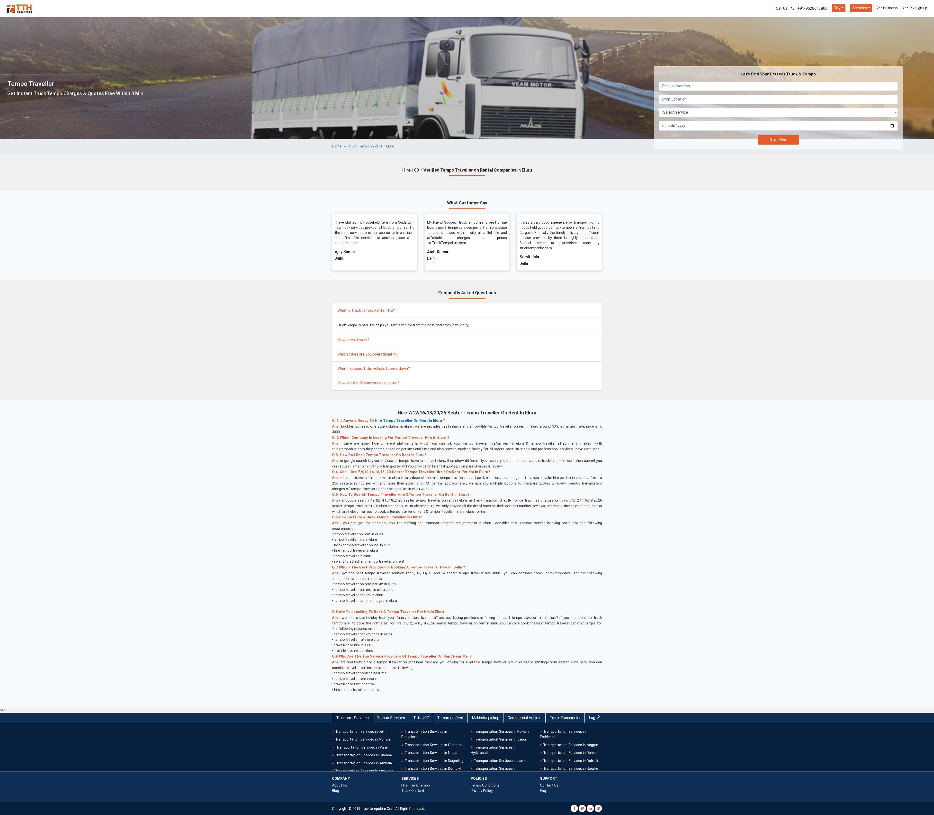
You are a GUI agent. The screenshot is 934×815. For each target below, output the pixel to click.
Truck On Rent (412, 790)
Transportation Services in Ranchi (570, 753)
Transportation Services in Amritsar (364, 771)
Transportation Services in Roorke (570, 768)
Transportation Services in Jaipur (500, 739)
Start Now (778, 139)
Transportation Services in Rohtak (570, 761)
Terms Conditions (485, 785)
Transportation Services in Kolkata (502, 731)
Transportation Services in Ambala (363, 763)
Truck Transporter (565, 717)
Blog (335, 790)
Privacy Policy (482, 790)
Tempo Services (391, 717)
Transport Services (352, 717)
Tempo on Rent (450, 717)
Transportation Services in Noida (430, 753)
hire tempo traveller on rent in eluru (408, 420)
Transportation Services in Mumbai (363, 739)
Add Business (887, 8)
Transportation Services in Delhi (360, 731)
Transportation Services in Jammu (502, 761)
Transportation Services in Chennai (364, 755)
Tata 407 (421, 717)
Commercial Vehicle (524, 717)
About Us (339, 785)
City (837, 8)
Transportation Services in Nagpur (570, 745)
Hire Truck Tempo (415, 785)
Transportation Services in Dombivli (432, 768)
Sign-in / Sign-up (914, 8)
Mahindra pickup (485, 717)
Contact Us (549, 785)
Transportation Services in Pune (361, 747)
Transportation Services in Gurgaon (433, 745)
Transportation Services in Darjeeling (433, 761)
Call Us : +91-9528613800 (801, 8)
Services (859, 8)
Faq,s (544, 790)
